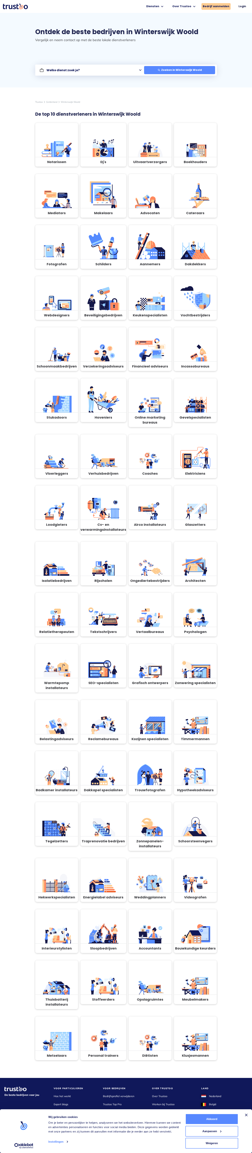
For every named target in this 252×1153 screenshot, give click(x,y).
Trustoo (39, 102)
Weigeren (212, 1143)
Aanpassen (209, 1131)
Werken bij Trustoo (163, 1104)
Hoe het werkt (62, 1096)
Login (242, 6)
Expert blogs (61, 1104)
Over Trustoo (159, 1096)
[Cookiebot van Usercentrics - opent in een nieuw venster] (24, 1146)
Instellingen (55, 1141)
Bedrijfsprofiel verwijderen (118, 1096)
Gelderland (51, 102)
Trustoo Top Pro (112, 1104)
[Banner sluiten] (246, 1115)
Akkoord (212, 1119)
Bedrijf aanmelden (216, 6)
